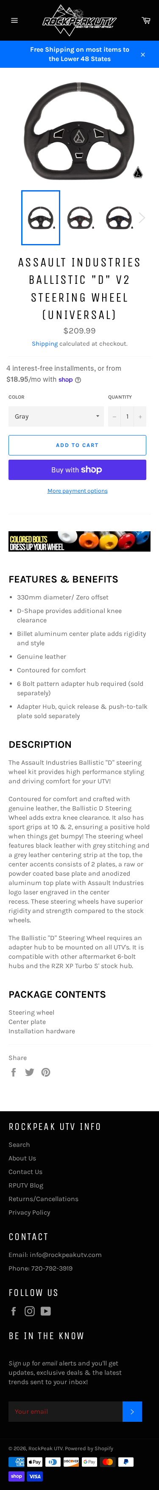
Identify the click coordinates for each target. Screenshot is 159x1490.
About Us (22, 1158)
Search (19, 1144)
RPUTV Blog (25, 1185)
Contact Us (25, 1172)
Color (16, 397)
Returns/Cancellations (43, 1199)
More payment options (77, 490)
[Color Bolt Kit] (79, 548)
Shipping (45, 343)
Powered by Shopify (89, 1448)
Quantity (120, 397)
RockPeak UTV (45, 1448)
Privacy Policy (29, 1212)
